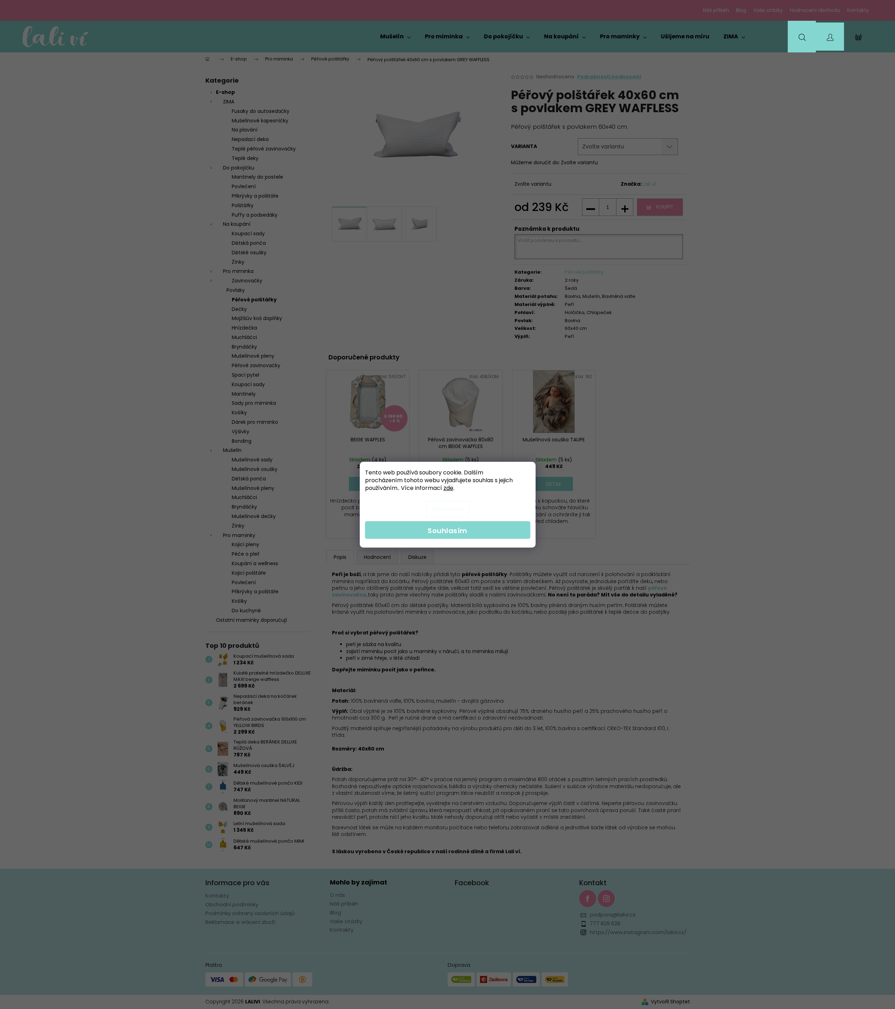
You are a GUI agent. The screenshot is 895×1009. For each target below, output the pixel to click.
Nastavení (448, 509)
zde (448, 488)
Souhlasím (447, 531)
